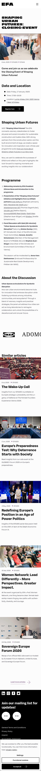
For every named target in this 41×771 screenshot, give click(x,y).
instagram (8, 693)
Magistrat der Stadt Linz (17, 204)
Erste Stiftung (16, 201)
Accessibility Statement (11, 739)
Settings (20, 755)
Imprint (5, 735)
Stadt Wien (30, 213)
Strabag (29, 216)
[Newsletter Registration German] (17, 716)
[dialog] (20, 755)
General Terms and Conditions (14, 727)
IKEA (5, 204)
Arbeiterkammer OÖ (12, 207)
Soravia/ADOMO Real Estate (15, 213)
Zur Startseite (7, 4)
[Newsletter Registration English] (6, 716)
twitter (18, 693)
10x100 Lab (8, 210)
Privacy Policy (7, 731)
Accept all (17, 766)
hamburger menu (37, 4)
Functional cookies (20, 760)
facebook (13, 693)
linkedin (3, 693)
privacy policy (11, 750)
